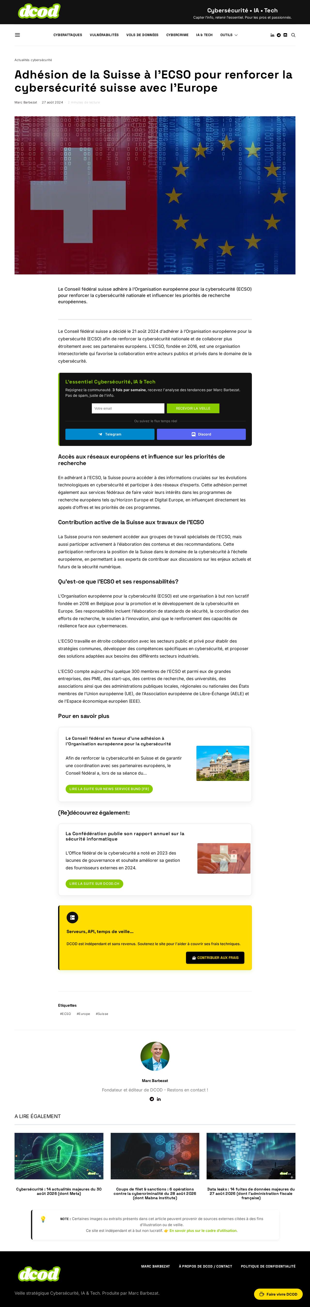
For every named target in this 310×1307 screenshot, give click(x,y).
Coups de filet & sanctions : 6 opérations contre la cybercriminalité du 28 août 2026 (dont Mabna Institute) (155, 1193)
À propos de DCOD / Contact (205, 1266)
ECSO (66, 1014)
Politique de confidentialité (268, 1266)
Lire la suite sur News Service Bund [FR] (109, 789)
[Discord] (285, 35)
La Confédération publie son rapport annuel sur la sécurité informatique (125, 836)
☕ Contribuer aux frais (215, 957)
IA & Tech (204, 35)
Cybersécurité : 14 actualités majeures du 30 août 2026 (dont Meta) (58, 1191)
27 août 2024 (52, 102)
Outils (226, 35)
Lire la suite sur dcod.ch (94, 884)
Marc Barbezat (26, 102)
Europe (84, 1014)
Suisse (103, 1014)
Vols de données (142, 35)
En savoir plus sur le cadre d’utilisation (203, 1230)
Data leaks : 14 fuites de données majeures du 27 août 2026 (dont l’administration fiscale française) (251, 1193)
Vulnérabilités (104, 35)
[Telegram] (279, 35)
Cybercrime (177, 35)
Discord (204, 434)
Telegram (113, 434)
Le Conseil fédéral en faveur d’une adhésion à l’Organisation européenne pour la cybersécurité (118, 741)
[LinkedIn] (272, 35)
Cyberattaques (68, 35)
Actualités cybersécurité (33, 60)
